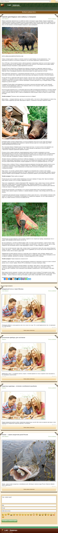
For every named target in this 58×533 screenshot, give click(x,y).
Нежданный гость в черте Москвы (12, 289)
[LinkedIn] (15, 278)
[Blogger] (13, 278)
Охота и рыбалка (52, 18)
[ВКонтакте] (5, 278)
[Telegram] (30, 278)
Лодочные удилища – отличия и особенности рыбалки (19, 386)
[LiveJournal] (17, 278)
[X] (11, 278)
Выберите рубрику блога (29, 12)
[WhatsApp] (26, 278)
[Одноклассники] (7, 278)
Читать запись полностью (29, 330)
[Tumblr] (22, 278)
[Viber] (24, 278)
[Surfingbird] (19, 278)
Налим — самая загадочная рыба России (15, 434)
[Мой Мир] (9, 278)
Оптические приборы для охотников (13, 337)
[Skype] (28, 278)
